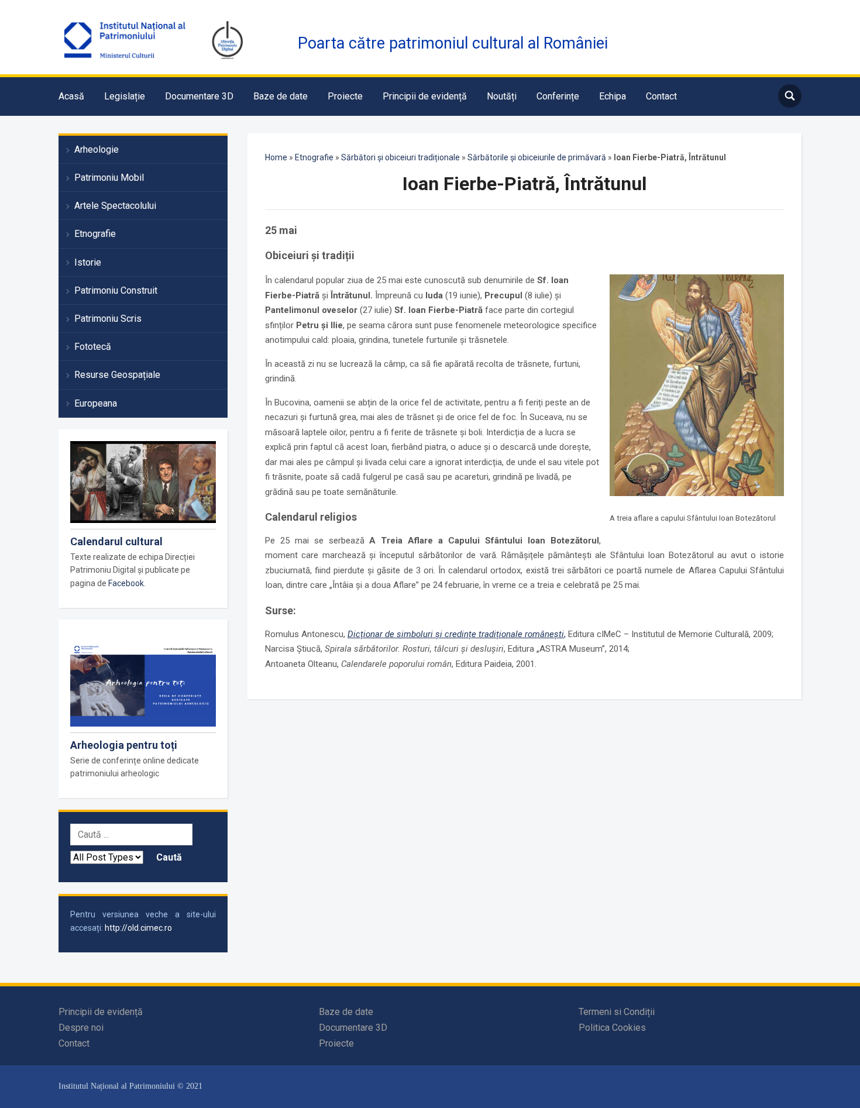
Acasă (71, 96)
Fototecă (92, 346)
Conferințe (557, 96)
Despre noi (81, 1027)
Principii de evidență (425, 96)
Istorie (87, 262)
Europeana (95, 403)
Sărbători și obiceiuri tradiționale (400, 157)
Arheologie (96, 149)
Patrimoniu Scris (108, 318)
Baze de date (280, 96)
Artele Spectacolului (115, 205)
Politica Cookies (612, 1027)
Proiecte (345, 96)
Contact (661, 96)
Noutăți (502, 96)
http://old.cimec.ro (138, 927)
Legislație (124, 96)
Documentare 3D (199, 96)
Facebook (126, 583)
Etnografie (95, 233)
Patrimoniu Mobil (109, 177)
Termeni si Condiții (617, 1011)
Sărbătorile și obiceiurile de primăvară (536, 157)
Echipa (612, 96)
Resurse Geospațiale (117, 374)
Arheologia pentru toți (123, 745)
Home (276, 157)
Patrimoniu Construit (115, 290)
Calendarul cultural (116, 541)
